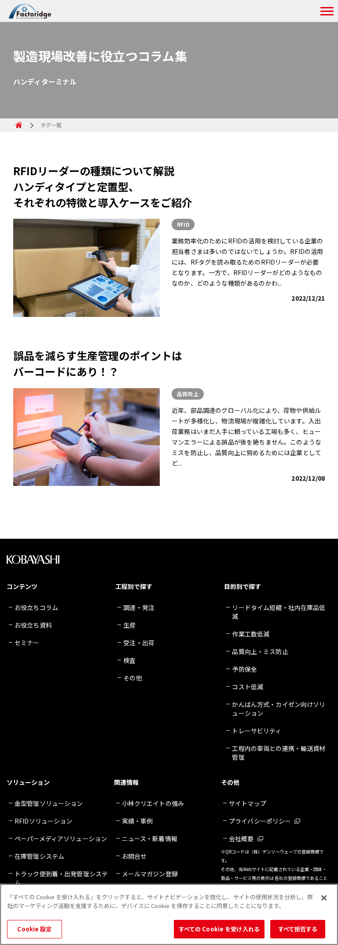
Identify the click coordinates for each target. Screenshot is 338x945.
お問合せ (134, 856)
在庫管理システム (39, 856)
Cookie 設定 (34, 929)
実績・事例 (137, 820)
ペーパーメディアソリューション (61, 838)
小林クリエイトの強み (153, 803)
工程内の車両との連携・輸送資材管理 (278, 752)
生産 (129, 625)
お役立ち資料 (33, 625)
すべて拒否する (298, 929)
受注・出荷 (138, 642)
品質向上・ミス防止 (260, 651)
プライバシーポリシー (260, 820)
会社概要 (241, 838)
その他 (132, 677)
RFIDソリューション (44, 820)
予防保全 (244, 669)
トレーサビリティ (256, 730)
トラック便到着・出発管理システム (61, 878)
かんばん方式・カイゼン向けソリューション (278, 708)
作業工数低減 (250, 633)
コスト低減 (247, 686)
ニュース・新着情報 (149, 838)
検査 (129, 660)
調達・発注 (138, 607)
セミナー (27, 642)
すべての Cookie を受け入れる (219, 929)
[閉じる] (324, 898)
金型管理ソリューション (49, 803)
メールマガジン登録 (150, 873)
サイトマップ (247, 803)
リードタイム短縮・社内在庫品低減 (278, 612)
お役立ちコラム (36, 607)
